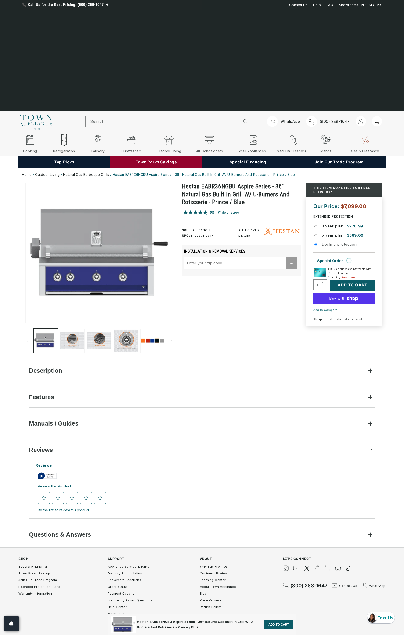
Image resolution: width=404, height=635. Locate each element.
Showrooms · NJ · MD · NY (360, 5)
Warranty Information (35, 593)
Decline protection (339, 244)
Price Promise (211, 600)
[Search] (245, 121)
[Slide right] (171, 341)
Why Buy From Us (214, 566)
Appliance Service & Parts (128, 566)
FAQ (330, 5)
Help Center (117, 607)
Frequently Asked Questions (130, 600)
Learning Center (213, 580)
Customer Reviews (215, 573)
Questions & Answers (60, 534)
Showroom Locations (124, 580)
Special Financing (32, 566)
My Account (117, 613)
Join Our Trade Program (37, 580)
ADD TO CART (278, 624)
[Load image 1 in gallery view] (45, 341)
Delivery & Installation (125, 573)
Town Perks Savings (34, 573)
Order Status (118, 586)
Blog (203, 593)
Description (45, 370)
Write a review (228, 212)
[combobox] (163, 121)
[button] (377, 121)
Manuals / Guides (53, 423)
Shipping (320, 319)
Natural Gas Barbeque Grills (86, 175)
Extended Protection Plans (39, 586)
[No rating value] (196, 212)
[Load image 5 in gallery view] (152, 341)
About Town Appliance (218, 586)
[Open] (11, 623)
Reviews (41, 449)
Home (27, 175)
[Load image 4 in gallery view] (126, 341)
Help (317, 5)
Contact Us (298, 5)
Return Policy (210, 607)
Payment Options (121, 593)
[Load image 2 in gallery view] (72, 341)
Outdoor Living (47, 175)
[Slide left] (27, 341)
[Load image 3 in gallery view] (99, 341)
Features (41, 396)
